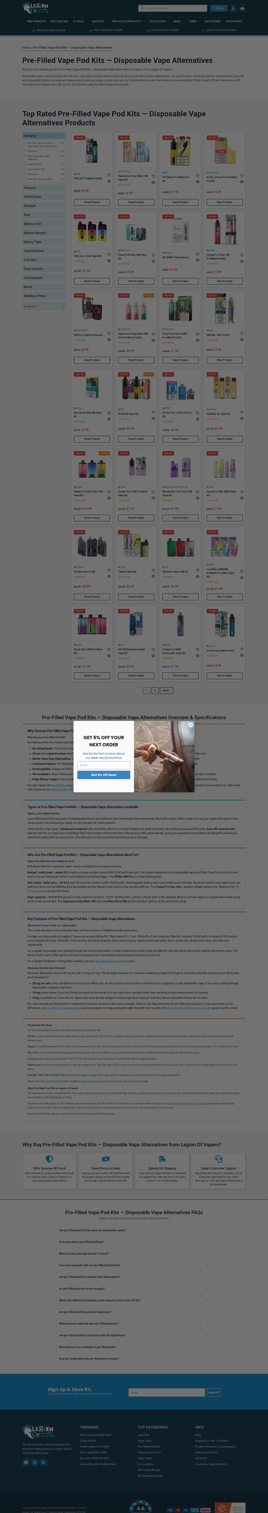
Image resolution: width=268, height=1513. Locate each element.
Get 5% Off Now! (103, 775)
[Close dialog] (190, 725)
